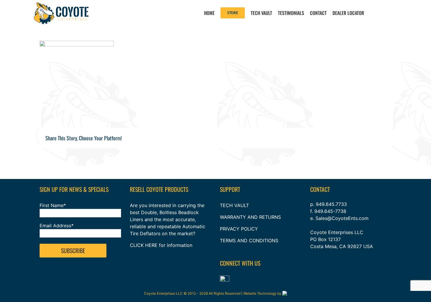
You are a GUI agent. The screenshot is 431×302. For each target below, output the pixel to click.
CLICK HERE (143, 245)
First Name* (53, 205)
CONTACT (320, 189)
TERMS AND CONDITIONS (249, 240)
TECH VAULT (234, 205)
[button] (384, 12)
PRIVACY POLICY (239, 229)
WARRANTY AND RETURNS (250, 217)
